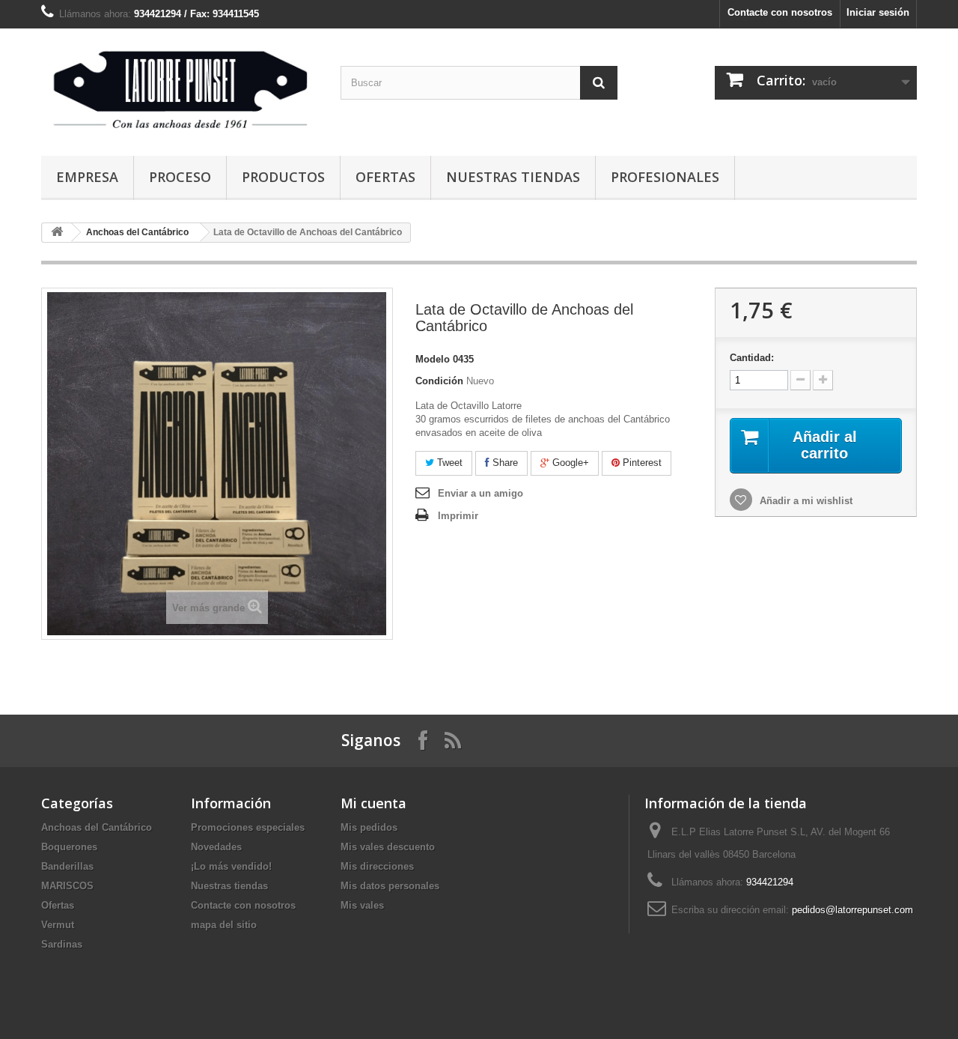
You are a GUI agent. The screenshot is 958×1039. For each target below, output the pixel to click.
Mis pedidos (369, 827)
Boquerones (69, 846)
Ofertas (385, 177)
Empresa (87, 177)
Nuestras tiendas (513, 177)
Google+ (569, 462)
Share (503, 462)
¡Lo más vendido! (231, 866)
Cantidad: (752, 357)
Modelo (432, 359)
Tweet (448, 462)
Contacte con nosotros (779, 12)
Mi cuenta (373, 803)
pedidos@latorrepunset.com (852, 909)
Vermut (57, 924)
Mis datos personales (390, 885)
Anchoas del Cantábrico (137, 232)
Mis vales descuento (388, 846)
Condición (439, 381)
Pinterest (641, 462)
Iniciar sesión (877, 12)
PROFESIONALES (665, 177)
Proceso (180, 177)
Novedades (216, 846)
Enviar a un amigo (480, 493)
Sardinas (61, 944)
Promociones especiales (248, 827)
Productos (283, 177)
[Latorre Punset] (179, 88)
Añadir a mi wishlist (804, 500)
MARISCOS (67, 885)
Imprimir (458, 515)
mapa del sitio (224, 924)
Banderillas (67, 866)
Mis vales (362, 905)
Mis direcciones (377, 866)
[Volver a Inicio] (57, 232)
